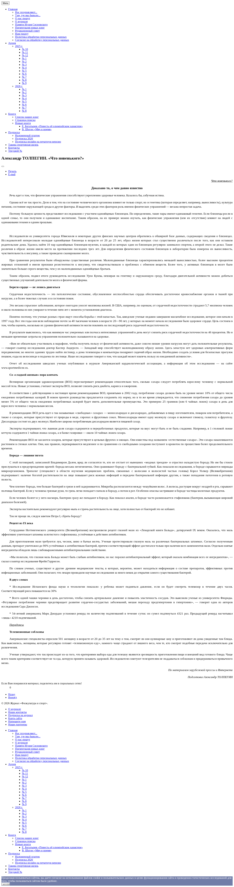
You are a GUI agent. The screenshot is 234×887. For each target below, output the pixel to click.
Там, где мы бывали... (27, 15)
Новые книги (23, 123)
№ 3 (24, 64)
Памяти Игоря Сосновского (31, 24)
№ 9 (24, 83)
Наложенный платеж (27, 135)
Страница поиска (25, 120)
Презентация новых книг (30, 27)
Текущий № (15, 150)
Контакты (14, 147)
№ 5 (24, 70)
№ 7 (24, 76)
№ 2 (24, 61)
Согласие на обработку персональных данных (42, 40)
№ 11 (25, 52)
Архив (12, 43)
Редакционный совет (27, 30)
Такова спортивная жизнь (23, 144)
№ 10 (25, 49)
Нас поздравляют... (26, 12)
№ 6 (24, 73)
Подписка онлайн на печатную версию (38, 141)
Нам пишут (21, 33)
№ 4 (24, 67)
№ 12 (25, 55)
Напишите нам (17, 721)
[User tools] (2, 166)
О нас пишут (22, 18)
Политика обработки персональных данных (41, 36)
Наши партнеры (17, 724)
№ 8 (24, 80)
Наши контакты (17, 712)
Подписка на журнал (20, 715)
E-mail (11, 174)
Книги (12, 113)
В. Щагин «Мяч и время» (37, 129)
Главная (12, 9)
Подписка (14, 132)
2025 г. (19, 46)
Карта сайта (15, 718)
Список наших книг (27, 117)
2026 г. (19, 86)
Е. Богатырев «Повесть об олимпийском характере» (52, 126)
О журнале (21, 21)
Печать (12, 171)
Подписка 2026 (24, 138)
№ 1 (24, 58)
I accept (5, 884)
